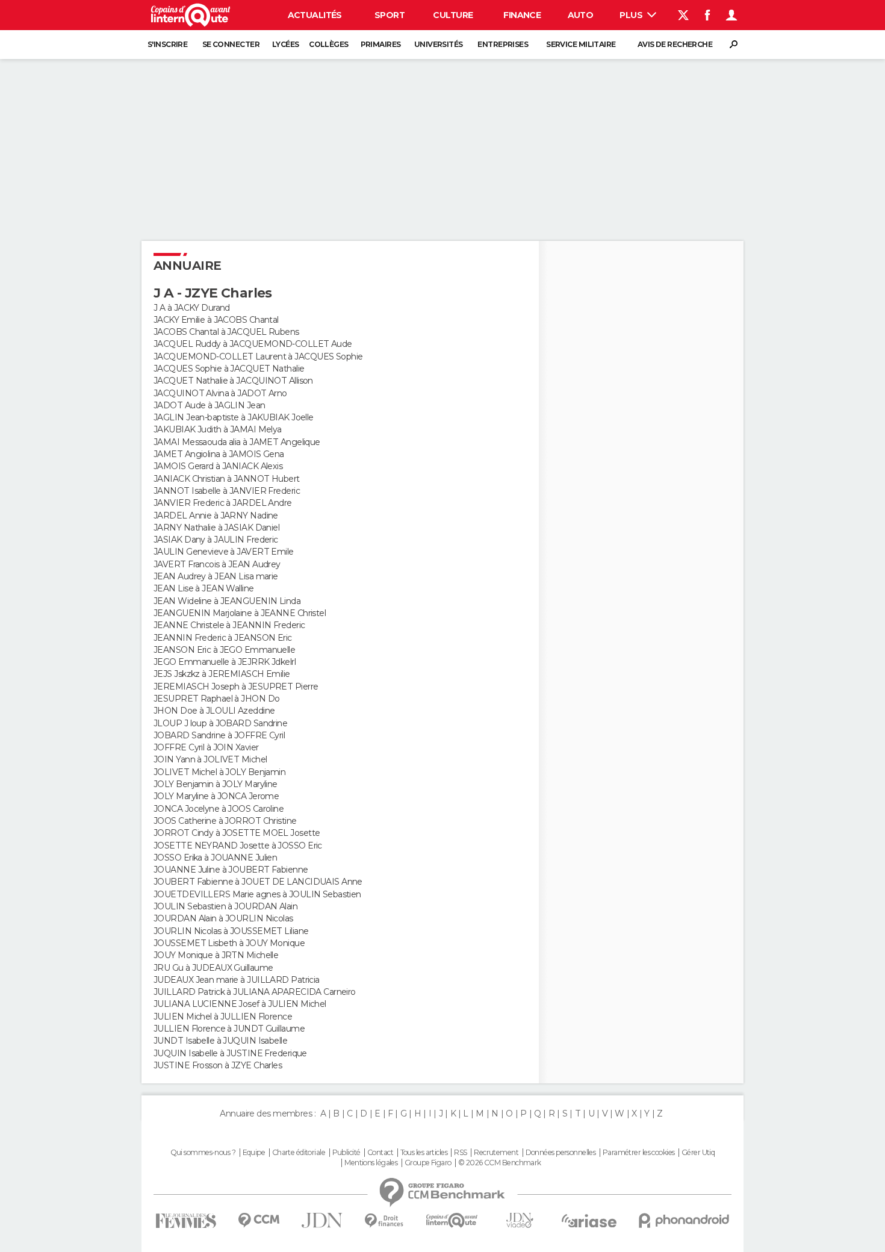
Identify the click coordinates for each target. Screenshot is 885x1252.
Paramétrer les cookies (639, 1152)
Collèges (329, 44)
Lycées (285, 44)
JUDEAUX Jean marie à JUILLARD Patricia (237, 979)
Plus (632, 15)
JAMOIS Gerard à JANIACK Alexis (218, 466)
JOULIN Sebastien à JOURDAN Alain (225, 906)
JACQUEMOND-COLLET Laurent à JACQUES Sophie (258, 356)
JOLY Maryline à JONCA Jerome (216, 796)
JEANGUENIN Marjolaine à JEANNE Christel (240, 613)
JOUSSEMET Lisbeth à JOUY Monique (229, 943)
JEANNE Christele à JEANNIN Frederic (229, 625)
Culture (453, 15)
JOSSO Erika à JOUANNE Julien (215, 857)
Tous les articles (423, 1152)
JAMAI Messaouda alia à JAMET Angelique (237, 442)
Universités (438, 44)
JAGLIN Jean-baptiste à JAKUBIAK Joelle (234, 417)
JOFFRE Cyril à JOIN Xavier (206, 747)
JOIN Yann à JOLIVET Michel (210, 759)
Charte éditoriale (298, 1152)
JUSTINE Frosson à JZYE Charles (218, 1065)
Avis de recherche (675, 44)
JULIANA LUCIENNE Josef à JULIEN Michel (240, 1003)
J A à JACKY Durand (192, 307)
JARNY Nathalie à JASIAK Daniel (216, 527)
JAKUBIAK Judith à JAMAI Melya (218, 429)
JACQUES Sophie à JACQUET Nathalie (229, 368)
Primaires (381, 44)
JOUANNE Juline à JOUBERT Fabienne (231, 869)
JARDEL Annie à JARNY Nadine (216, 515)
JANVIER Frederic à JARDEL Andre (223, 502)
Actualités (315, 15)
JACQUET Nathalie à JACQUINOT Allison (233, 380)
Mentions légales (370, 1163)
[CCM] (258, 1220)
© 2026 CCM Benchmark (499, 1163)
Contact (380, 1152)
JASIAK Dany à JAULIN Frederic (216, 539)
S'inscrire (167, 44)
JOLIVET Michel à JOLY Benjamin (219, 772)
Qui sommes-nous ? (202, 1152)
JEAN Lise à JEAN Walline (204, 588)
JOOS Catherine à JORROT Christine (225, 820)
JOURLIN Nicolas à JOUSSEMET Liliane (231, 931)
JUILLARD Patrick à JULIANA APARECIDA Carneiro (255, 991)
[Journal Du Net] (322, 1220)
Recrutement (496, 1152)
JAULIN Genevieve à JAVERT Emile (224, 551)
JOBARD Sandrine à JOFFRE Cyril (219, 735)
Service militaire (580, 44)
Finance (522, 15)
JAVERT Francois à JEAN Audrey (217, 564)
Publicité (346, 1152)
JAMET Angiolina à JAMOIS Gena (219, 454)
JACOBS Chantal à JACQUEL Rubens (226, 331)
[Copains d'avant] (452, 1220)
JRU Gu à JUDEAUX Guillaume (213, 967)
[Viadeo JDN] (519, 1220)
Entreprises (502, 44)
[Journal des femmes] (186, 1221)
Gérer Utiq (698, 1152)
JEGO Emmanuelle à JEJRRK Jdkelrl (225, 661)
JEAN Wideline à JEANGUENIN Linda (227, 601)
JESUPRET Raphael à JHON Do (216, 698)
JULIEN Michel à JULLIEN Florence (223, 1016)
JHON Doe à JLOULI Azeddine (214, 710)
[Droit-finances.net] (384, 1221)
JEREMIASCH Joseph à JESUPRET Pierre (236, 686)
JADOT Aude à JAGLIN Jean (210, 405)
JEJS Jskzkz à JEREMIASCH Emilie (222, 673)
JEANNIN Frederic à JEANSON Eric (223, 637)
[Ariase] (589, 1220)
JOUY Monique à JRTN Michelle (216, 955)
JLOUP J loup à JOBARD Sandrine (220, 723)
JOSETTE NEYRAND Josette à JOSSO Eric (238, 845)
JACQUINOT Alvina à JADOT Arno (220, 393)
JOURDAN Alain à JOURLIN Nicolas (223, 918)
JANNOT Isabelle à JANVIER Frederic (227, 490)
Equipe (254, 1152)
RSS (460, 1152)
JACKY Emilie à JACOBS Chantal (216, 319)
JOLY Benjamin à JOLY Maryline (216, 784)
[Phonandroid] (684, 1220)
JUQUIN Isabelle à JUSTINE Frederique (230, 1053)
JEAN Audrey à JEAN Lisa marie (216, 576)
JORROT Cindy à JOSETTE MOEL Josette (237, 832)
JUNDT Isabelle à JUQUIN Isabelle (220, 1040)
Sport (389, 15)
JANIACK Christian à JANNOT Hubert (227, 478)
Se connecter (230, 44)
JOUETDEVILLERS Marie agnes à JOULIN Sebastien (257, 894)
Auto (581, 15)
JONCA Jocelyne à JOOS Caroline (219, 808)
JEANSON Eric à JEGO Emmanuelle (224, 649)
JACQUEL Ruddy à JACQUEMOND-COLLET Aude (253, 343)
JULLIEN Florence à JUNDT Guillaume (229, 1028)
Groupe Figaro (428, 1163)
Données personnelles (561, 1152)
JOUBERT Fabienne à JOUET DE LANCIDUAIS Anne (258, 881)
